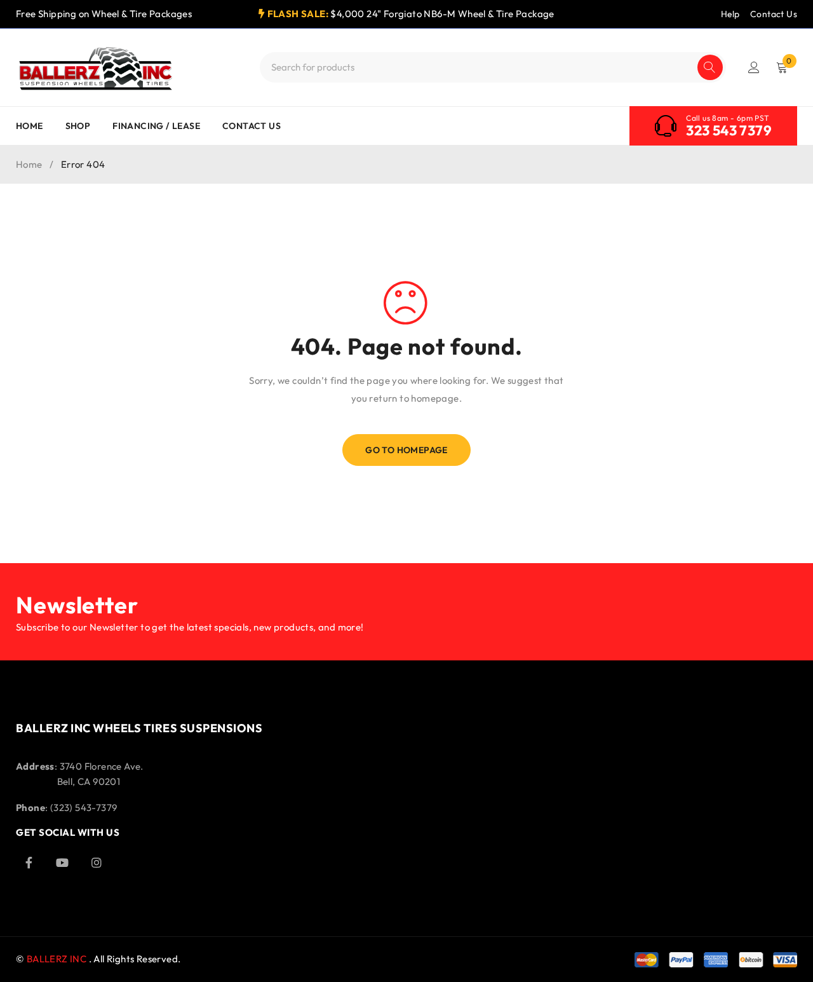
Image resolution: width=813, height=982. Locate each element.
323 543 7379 (729, 130)
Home (29, 164)
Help (730, 14)
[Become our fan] (28, 862)
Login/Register (754, 67)
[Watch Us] (62, 862)
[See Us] (96, 862)
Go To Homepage (406, 450)
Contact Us (773, 14)
